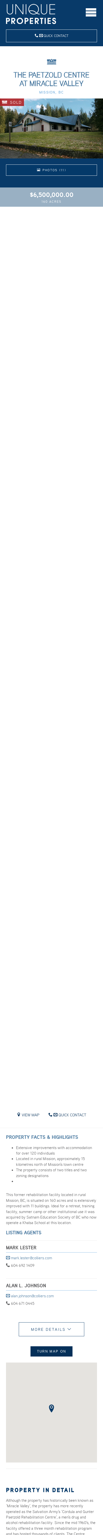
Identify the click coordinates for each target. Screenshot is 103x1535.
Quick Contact (55, 35)
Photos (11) (53, 170)
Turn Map (51, 1351)
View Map (30, 1114)
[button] (52, 1409)
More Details (49, 1329)
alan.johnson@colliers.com (32, 1295)
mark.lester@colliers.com (31, 1257)
